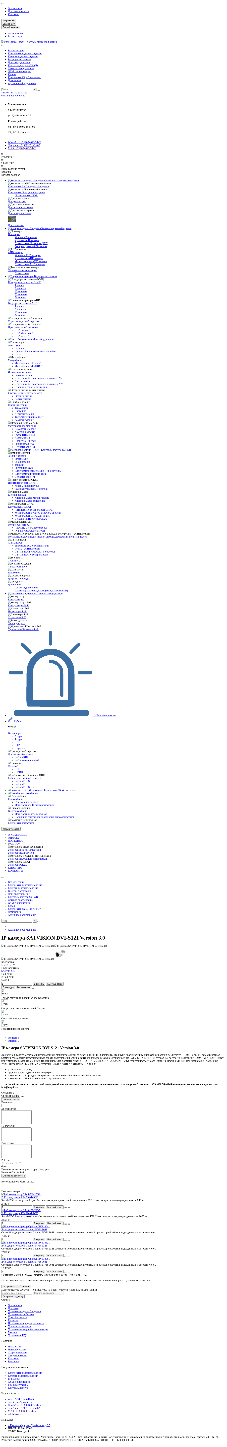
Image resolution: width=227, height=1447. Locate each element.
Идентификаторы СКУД (22, 482)
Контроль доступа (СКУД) (23, 65)
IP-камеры (14, 234)
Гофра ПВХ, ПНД (25, 434)
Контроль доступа (18, 1387)
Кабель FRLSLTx (24, 787)
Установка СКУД (17, 864)
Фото (4, 1166)
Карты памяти (23, 399)
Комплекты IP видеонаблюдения (26, 192)
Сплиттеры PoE (17, 617)
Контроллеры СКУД (19, 506)
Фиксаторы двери (18, 566)
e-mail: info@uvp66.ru (13, 95)
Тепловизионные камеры (22, 270)
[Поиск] (38, 90)
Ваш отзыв (7, 1143)
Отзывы (13, 1040)
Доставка (13, 1308)
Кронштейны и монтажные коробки (35, 351)
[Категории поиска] (2, 45)
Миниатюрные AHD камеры (31, 261)
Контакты (13, 14)
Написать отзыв (11, 1099)
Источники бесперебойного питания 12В (38, 378)
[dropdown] (2, 3)
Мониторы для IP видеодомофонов (34, 805)
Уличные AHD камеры (28, 255)
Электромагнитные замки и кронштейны (38, 470)
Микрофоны (15, 360)
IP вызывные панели (26, 802)
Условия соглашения (19, 1326)
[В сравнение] (69, 1207)
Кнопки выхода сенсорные (30, 500)
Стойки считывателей (27, 548)
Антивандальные (24, 414)
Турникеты (14, 560)
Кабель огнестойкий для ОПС (25, 778)
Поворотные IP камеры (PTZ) (31, 243)
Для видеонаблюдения (20, 754)
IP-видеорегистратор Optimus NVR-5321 (24, 1245)
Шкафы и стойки (17, 405)
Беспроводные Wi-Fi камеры (31, 246)
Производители (17, 1349)
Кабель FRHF (22, 784)
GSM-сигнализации (19, 71)
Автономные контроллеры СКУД (34, 509)
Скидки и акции (17, 1355)
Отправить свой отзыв (14, 1175)
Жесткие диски (23, 396)
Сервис (5, 1299)
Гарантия (13, 1320)
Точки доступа (16, 623)
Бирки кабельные (24, 443)
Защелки (19, 464)
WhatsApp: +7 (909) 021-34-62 (24, 142)
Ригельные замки (24, 467)
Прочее (19, 354)
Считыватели (15, 542)
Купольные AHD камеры (29, 258)
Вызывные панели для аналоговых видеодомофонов (44, 817)
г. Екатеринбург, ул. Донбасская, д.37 (29, 1425)
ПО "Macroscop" (24, 333)
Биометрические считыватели (32, 545)
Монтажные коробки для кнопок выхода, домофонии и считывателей (47, 536)
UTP (17, 745)
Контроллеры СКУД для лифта (32, 515)
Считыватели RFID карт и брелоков (35, 551)
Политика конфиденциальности (26, 1323)
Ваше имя (6, 1102)
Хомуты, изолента (25, 431)
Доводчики (14, 584)
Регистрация (15, 36)
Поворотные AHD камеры (30, 264)
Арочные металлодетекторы (31, 527)
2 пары (18, 736)
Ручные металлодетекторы (30, 530)
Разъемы (19, 348)
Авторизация (15, 33)
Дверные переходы (19, 578)
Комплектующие (24, 419)
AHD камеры (15, 252)
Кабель (12, 74)
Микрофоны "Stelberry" (28, 363)
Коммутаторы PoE (18, 605)
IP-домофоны (15, 799)
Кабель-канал (22, 437)
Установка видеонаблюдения (24, 849)
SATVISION (8, 970)
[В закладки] (65, 1207)
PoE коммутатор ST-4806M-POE (19, 1197)
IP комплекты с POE (26, 195)
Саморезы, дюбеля (25, 428)
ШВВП (19, 772)
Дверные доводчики (26, 587)
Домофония (14, 80)
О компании (15, 8)
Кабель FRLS (22, 781)
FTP (17, 742)
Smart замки (21, 458)
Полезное (6, 1340)
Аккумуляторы (23, 381)
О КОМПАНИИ (17, 834)
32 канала (20, 297)
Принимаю (24, 1286)
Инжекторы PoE (17, 611)
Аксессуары (15, 345)
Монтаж (12, 1332)
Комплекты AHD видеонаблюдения (28, 186)
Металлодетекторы (19, 524)
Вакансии (13, 1361)
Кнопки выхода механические (32, 497)
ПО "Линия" (22, 330)
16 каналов (21, 291)
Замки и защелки (17, 455)
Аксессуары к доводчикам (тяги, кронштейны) (41, 590)
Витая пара (14, 733)
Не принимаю (9, 1286)
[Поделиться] (33, 988)
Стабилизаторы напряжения (31, 387)
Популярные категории (14, 1367)
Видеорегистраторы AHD (22, 303)
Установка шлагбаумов (21, 852)
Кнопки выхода (17, 494)
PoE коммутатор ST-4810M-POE (19, 1213)
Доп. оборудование (19, 62)
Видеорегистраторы (19, 59)
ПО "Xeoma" (22, 336)
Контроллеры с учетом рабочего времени (38, 512)
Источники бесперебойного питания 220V (39, 384)
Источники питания (19, 372)
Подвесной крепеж (25, 440)
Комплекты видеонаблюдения (25, 53)
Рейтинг (6, 1160)
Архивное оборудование (22, 83)
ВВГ (17, 769)
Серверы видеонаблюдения (23, 321)
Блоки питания (23, 375)
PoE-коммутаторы (18, 1384)
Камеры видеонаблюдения (23, 56)
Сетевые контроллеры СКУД (31, 518)
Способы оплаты (17, 1317)
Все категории (16, 50)
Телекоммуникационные (29, 416)
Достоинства (8, 1108)
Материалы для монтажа (22, 425)
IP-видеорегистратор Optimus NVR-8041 (24, 1229)
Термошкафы (22, 408)
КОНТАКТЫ (15, 870)
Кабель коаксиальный (27, 760)
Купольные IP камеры (27, 240)
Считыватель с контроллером (31, 554)
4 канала (19, 285)
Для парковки (16, 225)
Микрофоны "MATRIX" (28, 366)
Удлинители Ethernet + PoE (23, 629)
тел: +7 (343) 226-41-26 (14, 92)
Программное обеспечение (23, 327)
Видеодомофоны (17, 811)
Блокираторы (22, 461)
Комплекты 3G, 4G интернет (24, 77)
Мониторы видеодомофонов (31, 814)
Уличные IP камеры (26, 237)
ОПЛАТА (13, 837)
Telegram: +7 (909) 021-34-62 (24, 145)
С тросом (20, 748)
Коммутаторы (16, 599)
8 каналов (20, 288)
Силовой (13, 766)
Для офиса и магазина (20, 207)
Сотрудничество (17, 1352)
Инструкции (15, 1346)
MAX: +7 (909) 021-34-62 (22, 148)
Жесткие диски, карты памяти (25, 393)
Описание (13, 1037)
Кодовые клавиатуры (27, 485)
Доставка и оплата (18, 11)
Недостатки (8, 1125)
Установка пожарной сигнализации (28, 858)
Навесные (20, 411)
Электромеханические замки (31, 473)
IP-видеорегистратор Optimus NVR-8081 (24, 1261)
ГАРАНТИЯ (15, 867)
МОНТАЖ (14, 843)
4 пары (18, 739)
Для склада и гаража (19, 213)
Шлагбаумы (14, 572)
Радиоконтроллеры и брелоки (31, 488)
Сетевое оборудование (21, 68)
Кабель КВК (22, 757)
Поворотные (22, 273)
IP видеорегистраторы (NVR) (24, 282)
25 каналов (21, 294)
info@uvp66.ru (16, 1414)
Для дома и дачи (17, 201)
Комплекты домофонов (21, 823)
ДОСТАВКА (15, 840)
